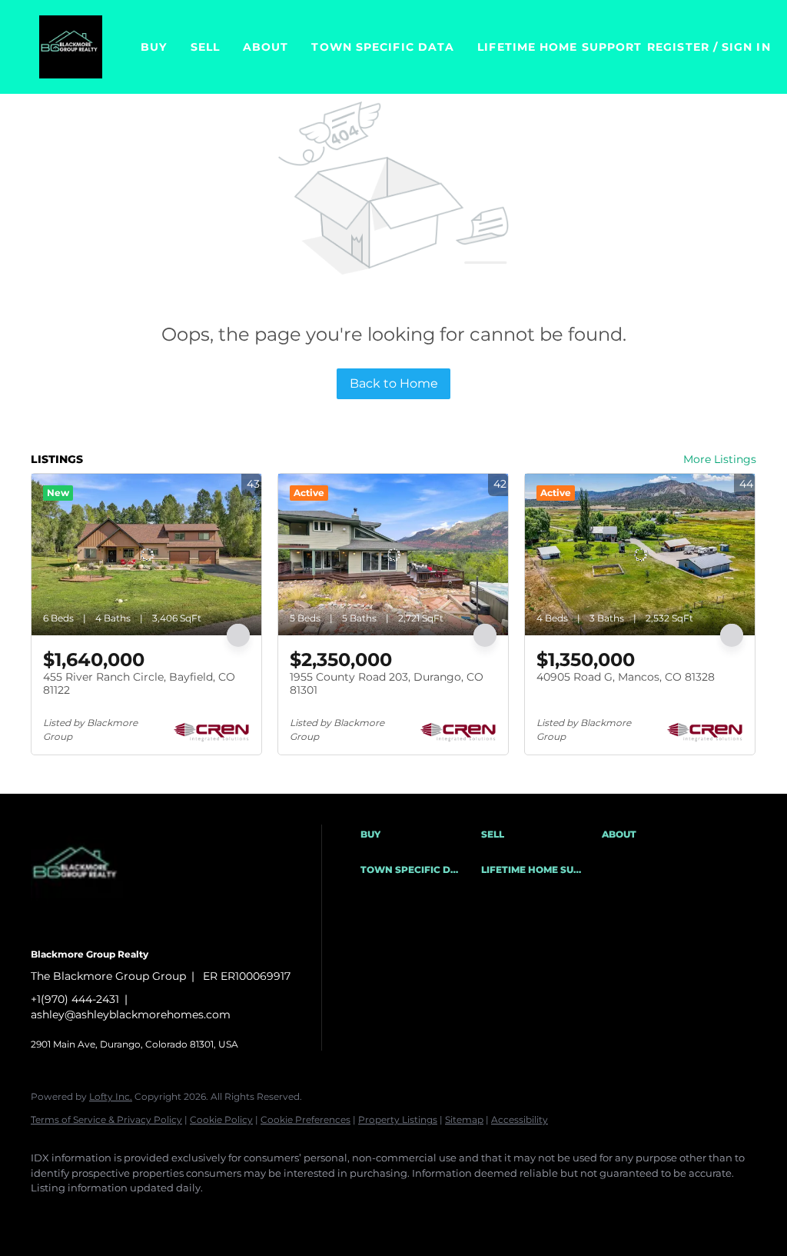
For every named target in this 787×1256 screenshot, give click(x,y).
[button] (70, 46)
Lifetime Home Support (559, 47)
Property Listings (397, 1119)
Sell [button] (205, 47)
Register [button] (678, 47)
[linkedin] (93, 1214)
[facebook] (49, 1214)
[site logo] (88, 929)
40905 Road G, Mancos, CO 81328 (625, 677)
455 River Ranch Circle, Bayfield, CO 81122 (139, 684)
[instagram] (182, 1214)
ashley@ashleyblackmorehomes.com (131, 1014)
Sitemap (464, 1119)
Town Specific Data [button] (382, 47)
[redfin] (316, 1214)
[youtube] (227, 1214)
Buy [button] (154, 47)
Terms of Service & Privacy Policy (106, 1119)
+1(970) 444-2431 (75, 999)
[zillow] (138, 1214)
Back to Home (394, 383)
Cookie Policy (221, 1119)
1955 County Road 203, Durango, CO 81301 (386, 684)
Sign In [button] (746, 47)
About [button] (266, 47)
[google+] (272, 1214)
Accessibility (519, 1119)
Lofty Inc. (110, 1096)
